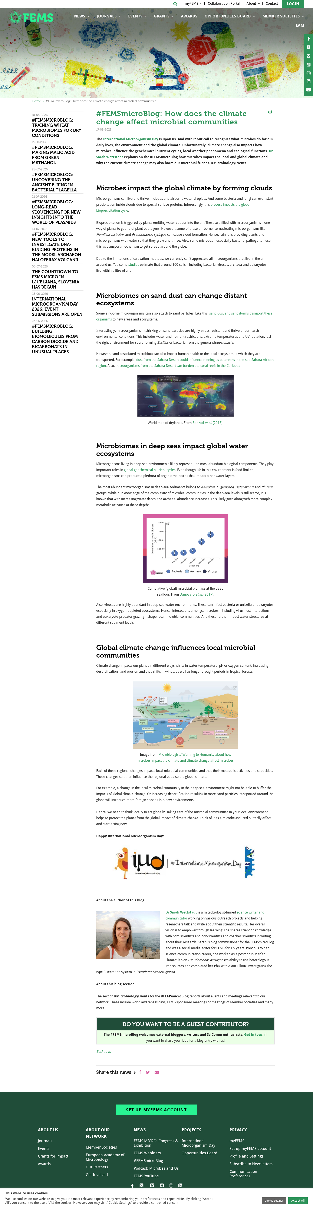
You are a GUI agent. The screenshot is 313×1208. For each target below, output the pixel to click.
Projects (191, 1129)
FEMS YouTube (146, 1176)
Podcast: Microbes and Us (156, 1168)
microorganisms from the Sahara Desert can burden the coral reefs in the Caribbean (179, 366)
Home (36, 101)
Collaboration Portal (224, 3)
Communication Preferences (243, 1173)
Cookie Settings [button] (274, 1200)
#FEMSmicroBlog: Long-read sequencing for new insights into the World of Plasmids (56, 212)
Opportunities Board (199, 1153)
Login (293, 3)
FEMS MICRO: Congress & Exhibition (156, 1143)
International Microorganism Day (130, 139)
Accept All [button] (298, 1200)
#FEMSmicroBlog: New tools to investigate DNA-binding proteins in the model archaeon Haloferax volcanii (56, 247)
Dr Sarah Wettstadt (181, 912)
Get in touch (254, 1035)
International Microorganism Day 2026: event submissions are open (57, 306)
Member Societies (281, 16)
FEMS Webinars (147, 1153)
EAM (300, 25)
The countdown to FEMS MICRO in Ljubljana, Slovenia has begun (55, 279)
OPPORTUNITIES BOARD (228, 16)
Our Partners (97, 1167)
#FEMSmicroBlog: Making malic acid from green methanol (53, 155)
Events (135, 16)
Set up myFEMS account (156, 1109)
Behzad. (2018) (207, 423)
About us (48, 1129)
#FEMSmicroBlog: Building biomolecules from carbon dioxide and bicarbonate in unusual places (55, 339)
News (79, 16)
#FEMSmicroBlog (148, 1160)
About (251, 3)
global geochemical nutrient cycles (149, 470)
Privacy (238, 1129)
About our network (98, 1133)
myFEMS (191, 3)
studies (133, 265)
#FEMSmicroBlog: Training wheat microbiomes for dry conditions (56, 128)
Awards (189, 16)
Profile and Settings (246, 1156)
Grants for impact (53, 1156)
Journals (106, 16)
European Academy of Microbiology (105, 1157)
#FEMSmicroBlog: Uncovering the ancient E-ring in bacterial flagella (54, 182)
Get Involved (97, 1174)
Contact (272, 3)
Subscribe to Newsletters (251, 1164)
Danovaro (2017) (196, 594)
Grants (161, 16)
